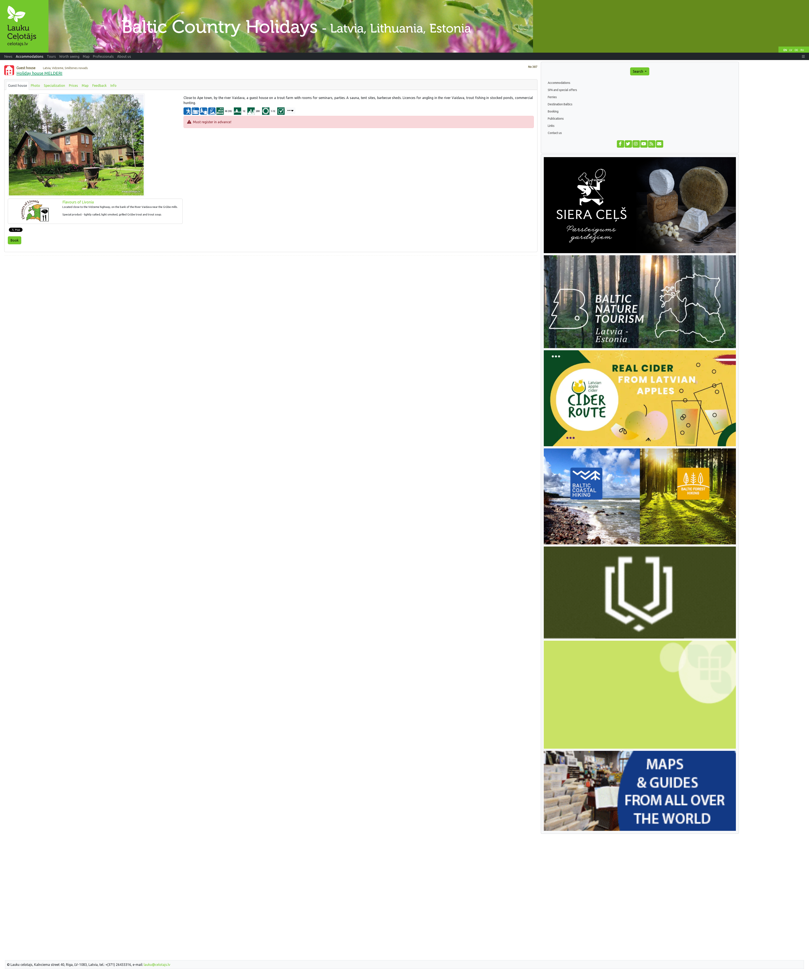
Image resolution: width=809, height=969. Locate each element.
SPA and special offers (562, 90)
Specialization (54, 85)
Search (638, 71)
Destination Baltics (560, 104)
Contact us (555, 133)
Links (551, 125)
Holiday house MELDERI (39, 73)
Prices (73, 85)
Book (15, 240)
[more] (290, 110)
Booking (553, 111)
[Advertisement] (270, 288)
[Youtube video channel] (643, 143)
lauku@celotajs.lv (157, 964)
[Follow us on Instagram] (635, 143)
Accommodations (559, 82)
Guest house (17, 85)
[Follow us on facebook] (620, 143)
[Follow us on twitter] (628, 143)
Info (113, 85)
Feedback (99, 85)
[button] (803, 56)
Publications (556, 118)
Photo (35, 85)
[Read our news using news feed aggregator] (651, 143)
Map (85, 85)
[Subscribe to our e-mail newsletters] (659, 143)
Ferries (552, 97)
